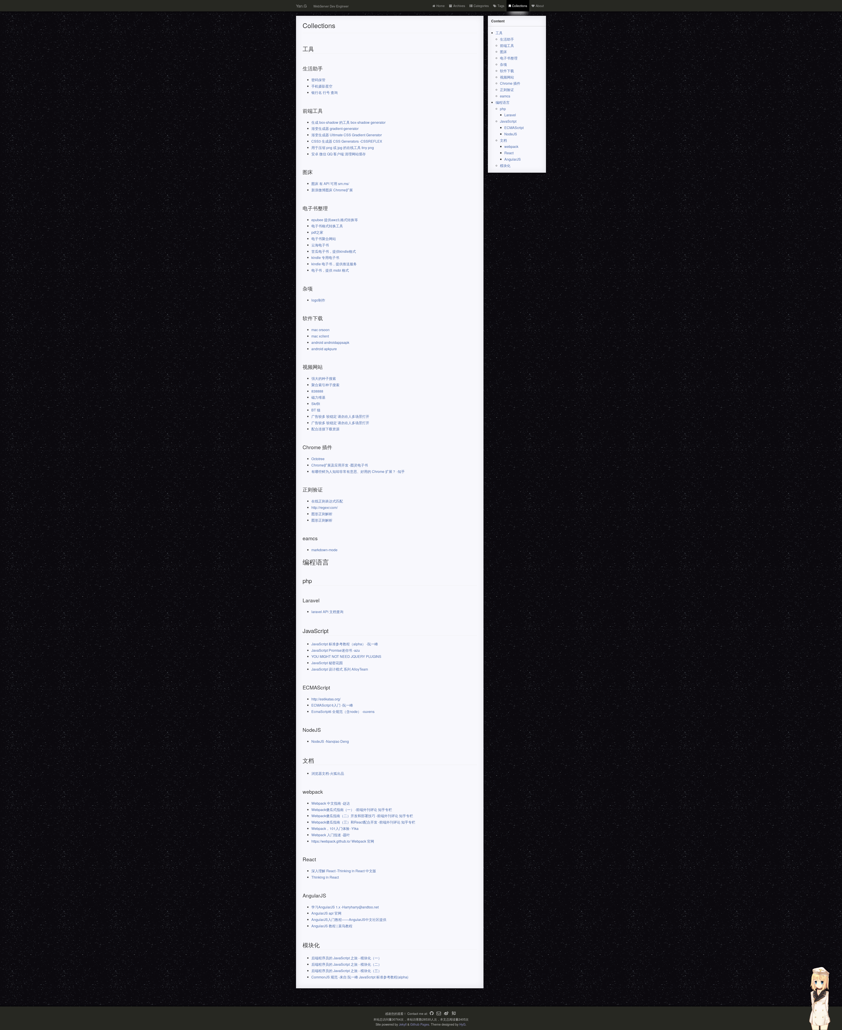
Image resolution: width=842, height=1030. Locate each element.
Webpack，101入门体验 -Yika (335, 828)
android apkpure (324, 348)
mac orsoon (320, 329)
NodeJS (510, 133)
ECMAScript (514, 127)
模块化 (505, 165)
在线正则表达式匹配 (327, 501)
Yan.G (301, 6)
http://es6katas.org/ (326, 699)
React (509, 152)
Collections (519, 6)
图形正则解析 (321, 513)
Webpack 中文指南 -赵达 (330, 803)
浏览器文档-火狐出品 (327, 773)
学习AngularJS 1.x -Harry (331, 907)
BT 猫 (315, 410)
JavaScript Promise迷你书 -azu (335, 650)
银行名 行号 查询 (324, 92)
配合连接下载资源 (325, 428)
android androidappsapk (330, 342)
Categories (481, 6)
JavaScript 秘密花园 (327, 662)
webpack (511, 146)
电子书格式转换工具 (327, 225)
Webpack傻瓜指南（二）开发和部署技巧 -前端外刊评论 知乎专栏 (362, 815)
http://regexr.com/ (324, 507)
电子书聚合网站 (323, 238)
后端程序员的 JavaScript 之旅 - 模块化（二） (346, 964)
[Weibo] (446, 1013)
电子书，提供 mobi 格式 (330, 270)
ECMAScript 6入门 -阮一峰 (332, 705)
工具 (499, 32)
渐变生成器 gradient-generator (335, 128)
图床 (503, 51)
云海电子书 (320, 245)
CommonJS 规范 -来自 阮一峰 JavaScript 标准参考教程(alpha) (359, 977)
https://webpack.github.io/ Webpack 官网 (342, 841)
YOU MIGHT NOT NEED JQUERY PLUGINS (346, 656)
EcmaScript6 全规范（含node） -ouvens (343, 711)
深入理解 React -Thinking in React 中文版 (343, 870)
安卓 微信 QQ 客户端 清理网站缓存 (338, 153)
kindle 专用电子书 (325, 257)
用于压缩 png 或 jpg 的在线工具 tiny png (342, 147)
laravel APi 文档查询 (327, 611)
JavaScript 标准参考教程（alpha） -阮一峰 (344, 643)
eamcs (505, 96)
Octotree (318, 458)
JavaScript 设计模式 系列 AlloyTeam (339, 669)
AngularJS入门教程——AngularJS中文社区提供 (348, 919)
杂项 (503, 64)
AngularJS (512, 159)
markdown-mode (324, 549)
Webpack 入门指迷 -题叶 (330, 834)
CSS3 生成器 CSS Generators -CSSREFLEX (346, 141)
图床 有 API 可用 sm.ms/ (330, 183)
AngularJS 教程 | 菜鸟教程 (331, 925)
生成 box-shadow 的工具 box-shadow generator (348, 122)
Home (440, 6)
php (503, 108)
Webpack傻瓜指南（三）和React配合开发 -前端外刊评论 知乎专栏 (363, 822)
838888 (317, 391)
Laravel (510, 114)
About (540, 6)
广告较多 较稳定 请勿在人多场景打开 (340, 416)
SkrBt (315, 403)
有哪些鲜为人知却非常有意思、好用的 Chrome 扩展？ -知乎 (358, 471)
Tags (501, 6)
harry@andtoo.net (365, 907)
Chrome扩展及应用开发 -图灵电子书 (339, 465)
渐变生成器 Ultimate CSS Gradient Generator (346, 134)
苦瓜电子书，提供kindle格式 (333, 251)
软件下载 (507, 70)
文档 (503, 140)
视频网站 (507, 77)
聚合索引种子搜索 (325, 384)
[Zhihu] (453, 1013)
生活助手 (507, 39)
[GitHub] (432, 1013)
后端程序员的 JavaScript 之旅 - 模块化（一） (346, 957)
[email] (438, 1013)
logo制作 (318, 300)
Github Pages (419, 1024)
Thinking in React (325, 877)
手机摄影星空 (321, 86)
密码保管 (318, 79)
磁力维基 (318, 397)
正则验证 (507, 89)
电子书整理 (508, 58)
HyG (462, 1024)
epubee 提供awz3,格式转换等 (334, 219)
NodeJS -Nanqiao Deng (330, 741)
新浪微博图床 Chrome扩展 (332, 189)
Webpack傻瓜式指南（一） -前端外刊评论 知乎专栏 (351, 809)
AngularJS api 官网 (326, 913)
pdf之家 (317, 232)
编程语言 (503, 102)
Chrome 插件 (510, 83)
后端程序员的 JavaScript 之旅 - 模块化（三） (346, 970)
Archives (459, 6)
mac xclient (320, 336)
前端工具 (507, 45)
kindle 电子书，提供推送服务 (334, 263)
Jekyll (403, 1024)
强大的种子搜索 (323, 378)
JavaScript (508, 121)
